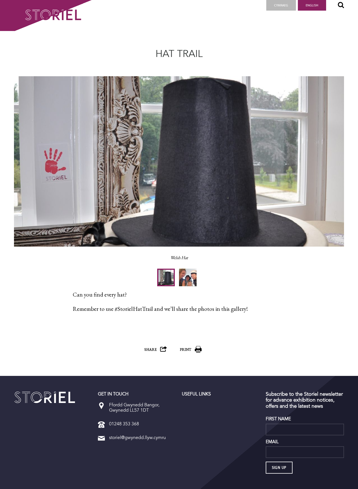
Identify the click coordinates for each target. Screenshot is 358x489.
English (312, 5)
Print (185, 349)
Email (272, 442)
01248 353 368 (124, 424)
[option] (179, 172)
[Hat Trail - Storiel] (45, 397)
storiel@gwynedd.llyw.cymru (137, 437)
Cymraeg (281, 5)
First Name (278, 419)
